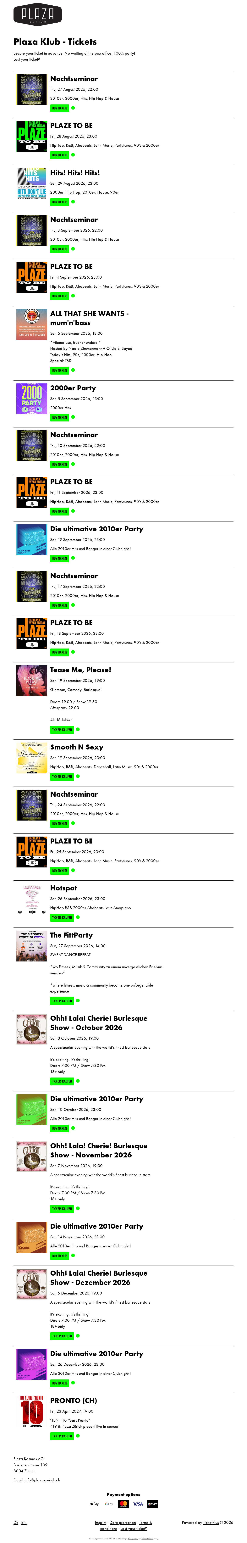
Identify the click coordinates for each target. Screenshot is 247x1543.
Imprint (100, 1522)
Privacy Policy (133, 1538)
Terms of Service (147, 1538)
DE (16, 1522)
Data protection (123, 1522)
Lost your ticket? (27, 59)
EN (24, 1522)
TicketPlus (211, 1522)
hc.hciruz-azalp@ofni (42, 1480)
